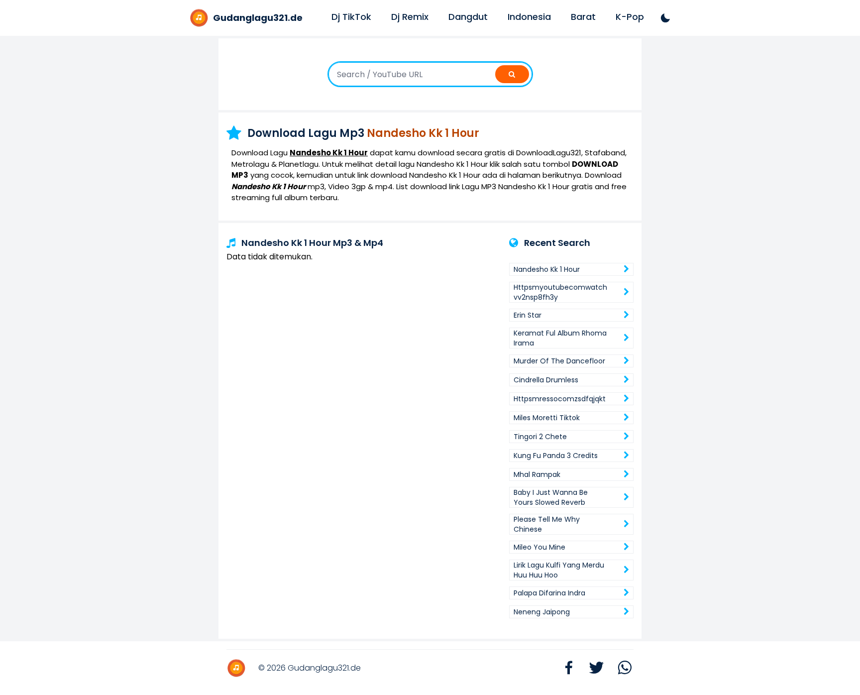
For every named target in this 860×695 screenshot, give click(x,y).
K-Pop (630, 16)
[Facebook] (564, 668)
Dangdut (468, 16)
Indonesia (529, 16)
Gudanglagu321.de (324, 668)
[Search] (512, 74)
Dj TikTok (351, 16)
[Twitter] (592, 668)
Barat (583, 16)
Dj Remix (410, 16)
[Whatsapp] (620, 668)
